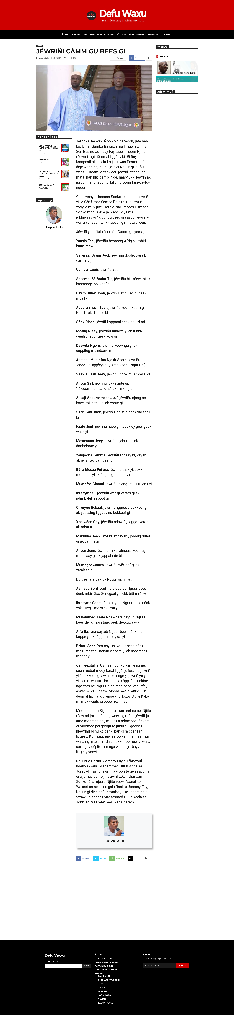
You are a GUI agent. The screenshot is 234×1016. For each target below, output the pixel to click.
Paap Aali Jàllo (114, 840)
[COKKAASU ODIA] (65, 162)
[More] (149, 58)
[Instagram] (49, 961)
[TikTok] (53, 961)
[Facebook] (45, 961)
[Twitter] (57, 961)
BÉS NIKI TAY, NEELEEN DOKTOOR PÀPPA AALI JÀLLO (49, 173)
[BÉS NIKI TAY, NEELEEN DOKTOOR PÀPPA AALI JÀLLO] (65, 174)
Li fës (39, 46)
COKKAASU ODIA (46, 159)
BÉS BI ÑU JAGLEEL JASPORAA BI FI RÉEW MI (48, 148)
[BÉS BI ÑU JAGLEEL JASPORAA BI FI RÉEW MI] (65, 148)
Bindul (182, 965)
